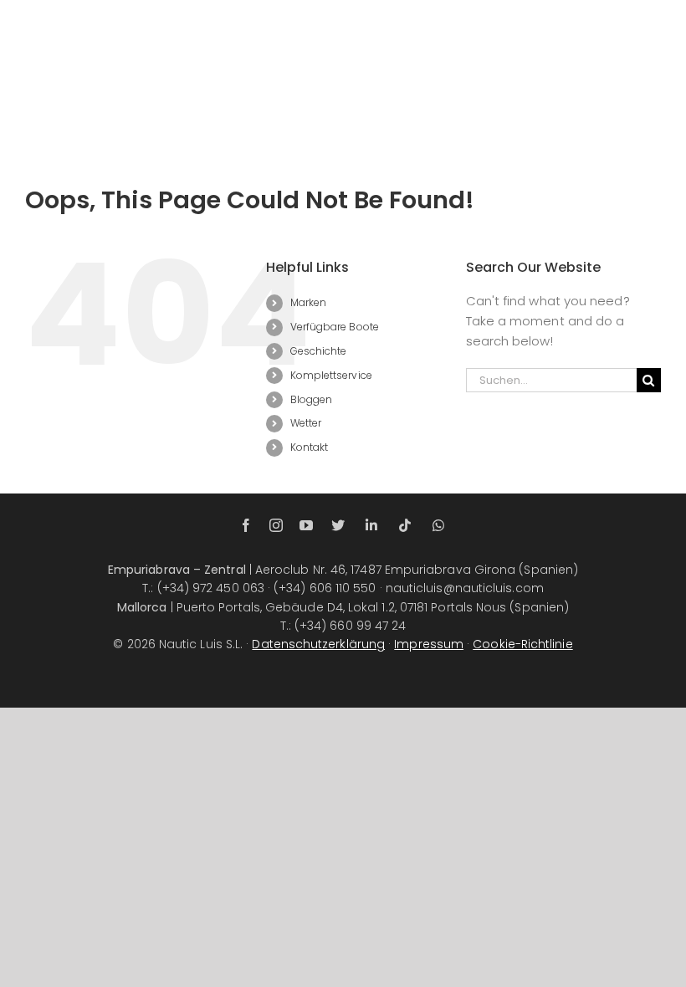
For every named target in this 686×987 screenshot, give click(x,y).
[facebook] (246, 525)
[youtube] (306, 525)
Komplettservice (331, 375)
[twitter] (338, 525)
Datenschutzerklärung (318, 644)
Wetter (305, 423)
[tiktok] (405, 525)
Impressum (428, 644)
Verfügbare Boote (334, 327)
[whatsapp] (438, 525)
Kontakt (309, 447)
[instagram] (276, 525)
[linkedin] (371, 525)
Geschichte (318, 351)
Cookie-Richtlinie (522, 644)
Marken (308, 302)
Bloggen (311, 399)
